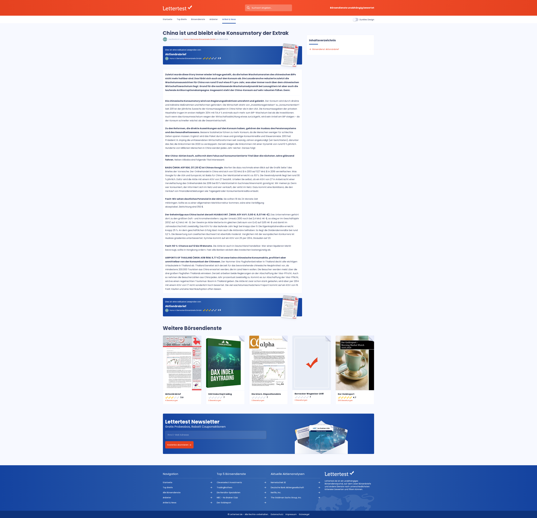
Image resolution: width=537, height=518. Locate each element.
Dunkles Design (367, 19)
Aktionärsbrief (175, 54)
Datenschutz (277, 514)
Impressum (291, 514)
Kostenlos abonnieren (178, 444)
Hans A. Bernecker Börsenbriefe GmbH (199, 39)
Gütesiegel (304, 514)
